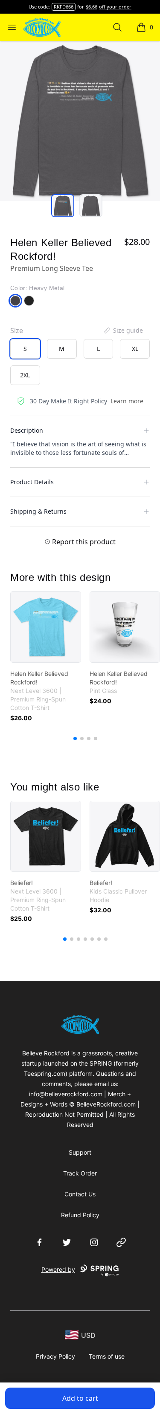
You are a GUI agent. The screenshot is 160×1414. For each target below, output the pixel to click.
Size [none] (16, 330)
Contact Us (80, 1194)
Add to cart (80, 1398)
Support (80, 1152)
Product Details (32, 482)
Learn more (127, 401)
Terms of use (107, 1356)
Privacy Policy (55, 1356)
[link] (46, 627)
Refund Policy (80, 1215)
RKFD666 (63, 6)
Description (26, 430)
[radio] (25, 349)
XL (135, 349)
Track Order (80, 1173)
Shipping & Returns (38, 511)
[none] (123, 330)
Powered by (58, 1269)
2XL (25, 375)
